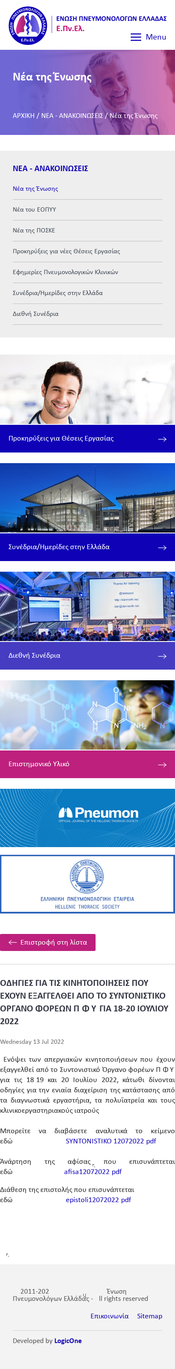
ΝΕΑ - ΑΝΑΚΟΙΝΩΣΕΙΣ (72, 116)
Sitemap (149, 1316)
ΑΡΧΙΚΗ (24, 116)
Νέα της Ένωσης (134, 116)
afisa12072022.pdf (93, 1172)
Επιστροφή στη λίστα (53, 943)
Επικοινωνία (109, 1316)
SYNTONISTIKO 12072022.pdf (111, 1141)
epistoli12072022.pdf (98, 1200)
